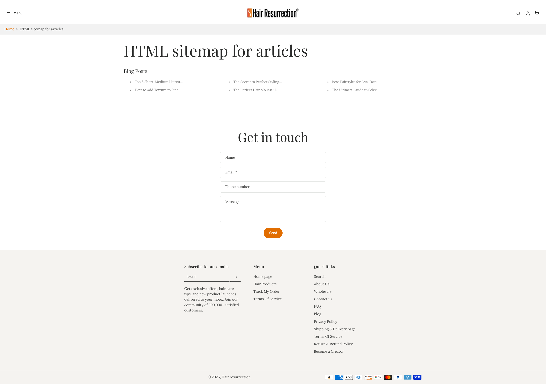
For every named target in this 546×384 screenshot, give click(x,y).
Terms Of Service (267, 299)
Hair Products (265, 284)
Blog (317, 313)
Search (319, 276)
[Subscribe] (235, 277)
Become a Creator (329, 351)
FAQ (317, 306)
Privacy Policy (325, 321)
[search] (518, 13)
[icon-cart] (537, 13)
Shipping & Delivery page (335, 329)
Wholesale (322, 291)
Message (232, 201)
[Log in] (527, 13)
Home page (262, 276)
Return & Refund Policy (333, 344)
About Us (322, 284)
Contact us (323, 299)
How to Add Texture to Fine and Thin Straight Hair (175, 90)
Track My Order (266, 291)
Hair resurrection (236, 377)
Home (9, 29)
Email (231, 172)
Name (230, 157)
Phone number (237, 187)
